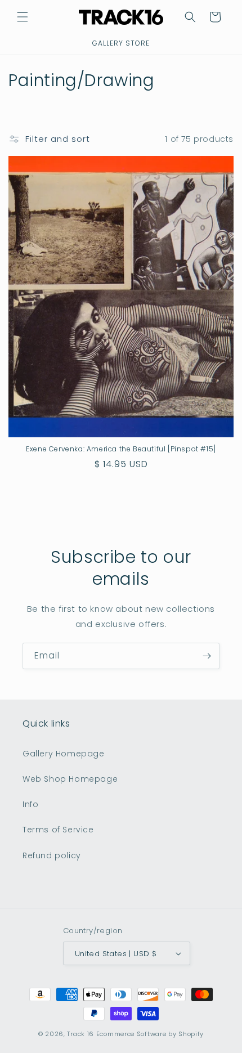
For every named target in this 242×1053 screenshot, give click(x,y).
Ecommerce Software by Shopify (150, 1033)
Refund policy (52, 855)
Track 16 (80, 1033)
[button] (22, 17)
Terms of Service (58, 829)
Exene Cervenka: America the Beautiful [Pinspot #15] (121, 449)
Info (30, 804)
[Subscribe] (206, 656)
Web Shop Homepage (70, 779)
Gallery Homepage (64, 753)
